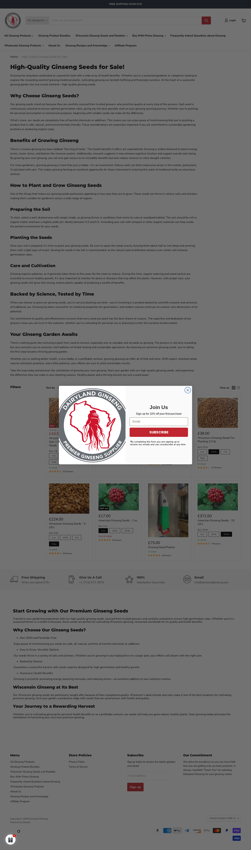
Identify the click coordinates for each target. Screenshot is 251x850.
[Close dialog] (188, 390)
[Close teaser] (18, 831)
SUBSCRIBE (158, 432)
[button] (10, 839)
